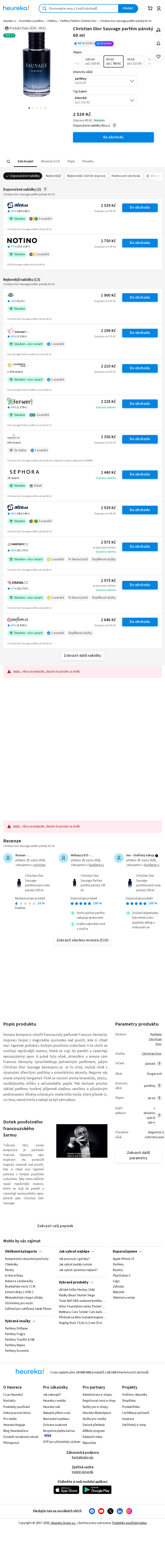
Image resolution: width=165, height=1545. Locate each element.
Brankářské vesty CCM (20, 1287)
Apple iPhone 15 (123, 1259)
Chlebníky (11, 1264)
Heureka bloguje (14, 1425)
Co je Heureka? (13, 1394)
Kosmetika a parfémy (31, 21)
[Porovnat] (158, 30)
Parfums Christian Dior (155, 1039)
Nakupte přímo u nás (56, 1413)
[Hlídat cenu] (158, 43)
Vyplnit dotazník (82, 1472)
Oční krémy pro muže (19, 1303)
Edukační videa (92, 1437)
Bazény (118, 1270)
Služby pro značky (94, 1419)
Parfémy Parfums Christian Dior (78, 21)
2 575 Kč (108, 542)
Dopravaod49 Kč (105, 211)
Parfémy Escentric (17, 1351)
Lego (116, 1281)
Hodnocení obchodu (126, 176)
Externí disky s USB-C (19, 1292)
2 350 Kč (108, 437)
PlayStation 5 (121, 1276)
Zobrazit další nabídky (82, 655)
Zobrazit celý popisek (55, 1226)
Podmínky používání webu (129, 1523)
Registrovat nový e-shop (99, 1400)
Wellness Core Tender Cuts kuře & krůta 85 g (82, 1312)
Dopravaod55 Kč (105, 301)
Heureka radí (51, 1407)
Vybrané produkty (74, 1282)
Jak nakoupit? (52, 1394)
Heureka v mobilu (54, 1400)
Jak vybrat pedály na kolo (75, 1264)
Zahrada (118, 1287)
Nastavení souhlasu (56, 1419)
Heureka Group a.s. (63, 1523)
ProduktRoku (131, 1407)
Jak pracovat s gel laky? (74, 1259)
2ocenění (42, 254)
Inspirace (128, 1419)
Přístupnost (11, 1443)
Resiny (9, 1270)
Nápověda (89, 1443)
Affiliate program (93, 1431)
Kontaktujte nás (82, 1457)
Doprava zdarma (106, 407)
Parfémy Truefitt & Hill (19, 1340)
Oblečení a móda (124, 1298)
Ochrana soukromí (55, 1425)
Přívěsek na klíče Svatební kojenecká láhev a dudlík (82, 1317)
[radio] (93, 61)
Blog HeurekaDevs (15, 1431)
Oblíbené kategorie (21, 1251)
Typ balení (80, 92)
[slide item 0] (45, 108)
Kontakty (9, 1400)
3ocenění (45, 219)
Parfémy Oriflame (16, 1329)
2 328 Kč (108, 402)
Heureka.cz (9, 21)
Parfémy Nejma (15, 1345)
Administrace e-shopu (97, 1394)
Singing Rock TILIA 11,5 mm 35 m (80, 1323)
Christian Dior (152, 1053)
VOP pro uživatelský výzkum (61, 1442)
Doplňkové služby (104, 559)
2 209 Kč (108, 331)
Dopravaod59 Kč (105, 625)
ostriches (39, 865)
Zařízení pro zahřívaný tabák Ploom (28, 1309)
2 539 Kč (108, 206)
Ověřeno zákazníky (134, 1394)
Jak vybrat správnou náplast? (78, 1270)
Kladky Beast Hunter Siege (77, 1295)
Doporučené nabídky (25, 176)
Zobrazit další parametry (138, 1155)
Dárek (38, 485)
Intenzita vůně (83, 72)
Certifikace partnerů (135, 1413)
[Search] (9, 161)
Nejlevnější (53, 176)
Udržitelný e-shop (134, 1425)
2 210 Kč (108, 366)
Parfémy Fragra (15, 1334)
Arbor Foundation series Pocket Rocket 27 (82, 1306)
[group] (113, 61)
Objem (77, 52)
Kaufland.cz (96, 865)
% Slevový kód (78, 559)
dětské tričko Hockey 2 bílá (77, 1290)
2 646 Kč (108, 620)
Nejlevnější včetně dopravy (86, 176)
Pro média (10, 1419)
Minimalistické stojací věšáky (24, 1298)
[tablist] (55, 161)
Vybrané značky (18, 1321)
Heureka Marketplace (96, 1413)
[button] (25, 161)
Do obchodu (140, 207)
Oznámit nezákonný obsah (20, 1437)
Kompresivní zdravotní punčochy (27, 1259)
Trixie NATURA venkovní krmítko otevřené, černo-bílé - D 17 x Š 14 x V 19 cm (82, 1301)
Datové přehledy (93, 1425)
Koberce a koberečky (19, 1281)
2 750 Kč (108, 241)
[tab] (25, 161)
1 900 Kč (108, 295)
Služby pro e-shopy (95, 1407)
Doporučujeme (125, 1251)
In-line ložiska (14, 1276)
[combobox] (79, 8)
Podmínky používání (16, 1407)
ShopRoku (129, 1400)
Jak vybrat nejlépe (74, 1251)
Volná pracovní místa (17, 1413)
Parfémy (52, 21)
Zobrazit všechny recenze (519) (83, 940)
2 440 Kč (108, 473)
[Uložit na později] (158, 56)
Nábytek (118, 1292)
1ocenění (57, 344)
